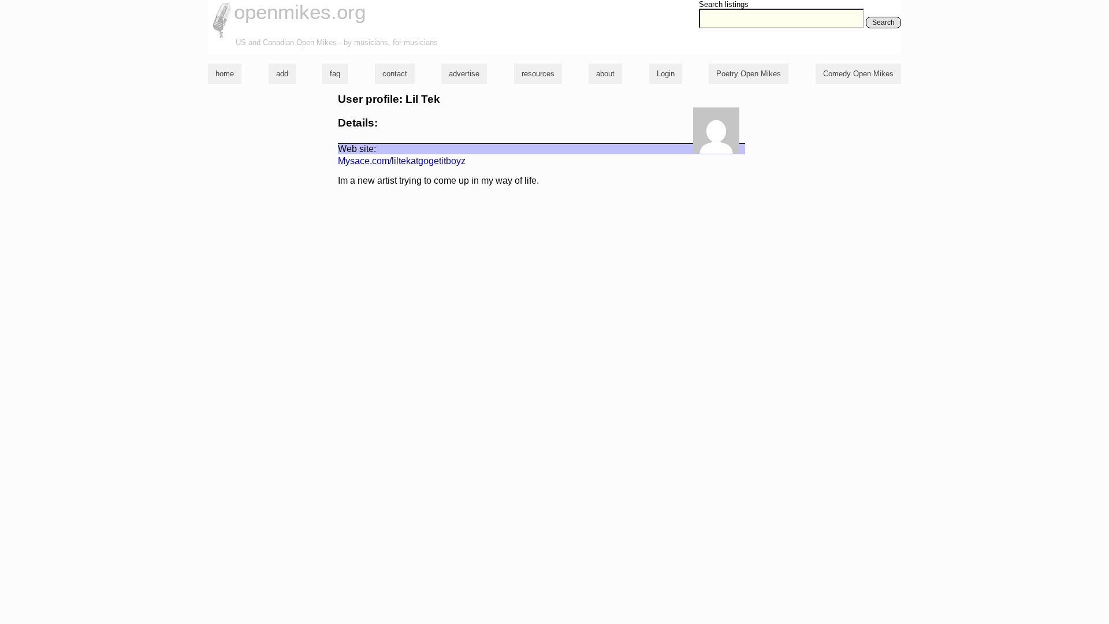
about (605, 73)
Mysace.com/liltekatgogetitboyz (402, 161)
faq (335, 73)
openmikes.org (300, 12)
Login (666, 73)
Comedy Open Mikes (858, 73)
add (282, 73)
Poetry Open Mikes (748, 73)
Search (883, 22)
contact (394, 73)
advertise (464, 73)
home (224, 73)
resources (538, 73)
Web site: (357, 149)
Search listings (724, 4)
